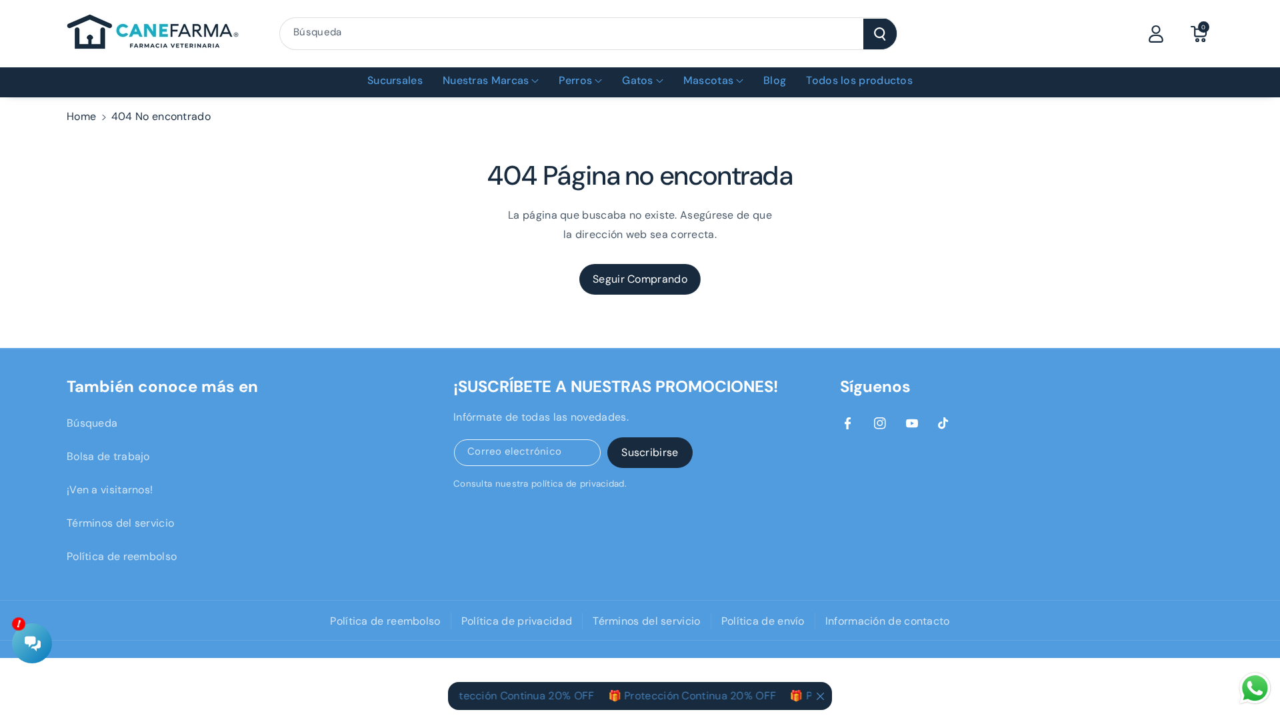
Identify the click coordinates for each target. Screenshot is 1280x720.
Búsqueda (92, 423)
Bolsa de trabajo (108, 456)
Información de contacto (887, 621)
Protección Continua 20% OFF (510, 696)
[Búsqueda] (880, 34)
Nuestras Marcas (486, 80)
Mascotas (708, 80)
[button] (1198, 34)
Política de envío (763, 621)
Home (81, 116)
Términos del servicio (120, 523)
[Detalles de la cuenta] (1156, 34)
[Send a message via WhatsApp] (1255, 688)
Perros (575, 80)
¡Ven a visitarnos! (110, 490)
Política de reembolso (122, 556)
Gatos (637, 80)
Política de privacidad (517, 621)
